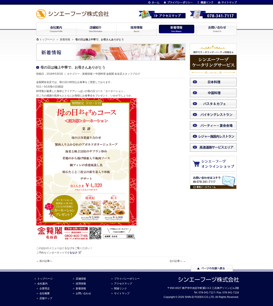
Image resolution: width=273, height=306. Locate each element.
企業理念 (44, 288)
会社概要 (44, 293)
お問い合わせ (83, 293)
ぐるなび (72, 252)
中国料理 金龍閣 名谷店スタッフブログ (117, 73)
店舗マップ (45, 298)
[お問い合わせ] (213, 187)
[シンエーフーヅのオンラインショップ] (215, 169)
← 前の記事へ (44, 260)
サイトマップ (121, 293)
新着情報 (65, 39)
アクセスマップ (123, 283)
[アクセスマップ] (162, 17)
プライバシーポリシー (127, 278)
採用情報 (81, 283)
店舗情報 (81, 278)
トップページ (47, 39)
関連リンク (120, 288)
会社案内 (42, 283)
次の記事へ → (178, 260)
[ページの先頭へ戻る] (212, 269)
